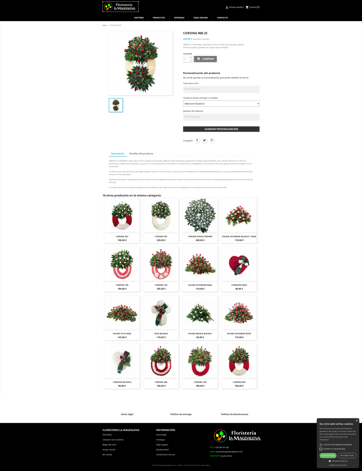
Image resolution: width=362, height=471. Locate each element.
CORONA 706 (122, 285)
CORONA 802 (239, 382)
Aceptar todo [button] (328, 455)
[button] (338, 461)
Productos (159, 17)
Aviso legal (161, 434)
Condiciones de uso (165, 454)
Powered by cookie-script (338, 465)
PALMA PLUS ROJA (122, 333)
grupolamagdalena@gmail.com (229, 451)
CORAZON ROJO (239, 285)
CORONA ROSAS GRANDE (200, 236)
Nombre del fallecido (193, 111)
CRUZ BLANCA (161, 333)
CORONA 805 (161, 382)
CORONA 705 (200, 382)
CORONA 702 (161, 285)
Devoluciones (162, 449)
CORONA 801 (122, 236)
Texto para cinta (190, 83)
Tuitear (204, 140)
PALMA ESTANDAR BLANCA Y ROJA (239, 236)
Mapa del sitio (109, 444)
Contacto (222, 17)
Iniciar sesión (109, 449)
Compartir (197, 140)
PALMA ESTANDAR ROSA (239, 333)
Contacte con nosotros (113, 439)
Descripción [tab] (117, 153)
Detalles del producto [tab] (141, 153)
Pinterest (212, 140)
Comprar (205, 59)
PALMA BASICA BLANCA (200, 333)
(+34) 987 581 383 (221, 447)
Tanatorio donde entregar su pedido (200, 98)
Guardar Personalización (221, 129)
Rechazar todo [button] (347, 455)
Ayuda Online (226, 456)
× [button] (357, 421)
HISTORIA (139, 17)
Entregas (179, 17)
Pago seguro (201, 17)
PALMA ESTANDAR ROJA (200, 285)
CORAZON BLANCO (122, 382)
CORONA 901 (161, 236)
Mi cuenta (107, 454)
